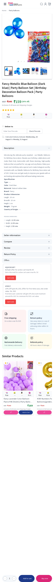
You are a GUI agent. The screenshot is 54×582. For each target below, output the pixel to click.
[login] (45, 4)
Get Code (10, 278)
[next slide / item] (51, 71)
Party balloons (14, 10)
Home (4, 10)
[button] (17, 61)
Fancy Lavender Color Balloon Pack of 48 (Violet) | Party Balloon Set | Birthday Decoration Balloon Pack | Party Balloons (18, 400)
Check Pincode (34, 131)
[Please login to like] (30, 363)
